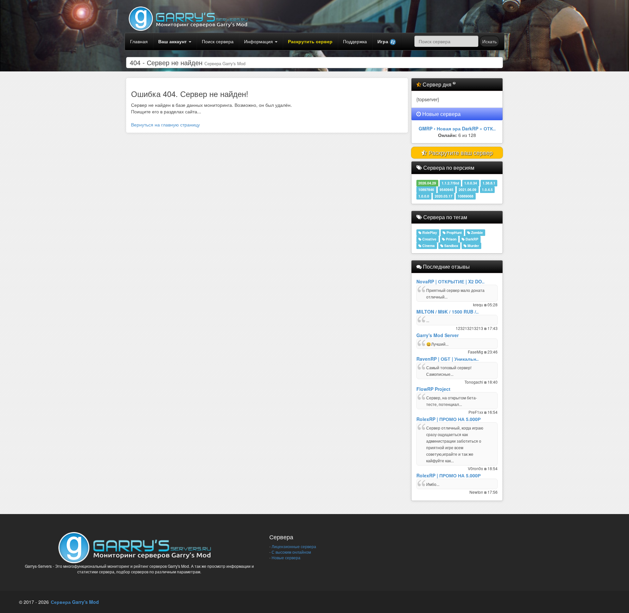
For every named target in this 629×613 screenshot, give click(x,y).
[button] (386, 41)
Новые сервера (285, 557)
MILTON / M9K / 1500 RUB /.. (447, 311)
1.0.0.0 (423, 196)
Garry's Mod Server (437, 335)
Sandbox (450, 245)
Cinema (428, 245)
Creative (428, 239)
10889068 (465, 196)
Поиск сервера (218, 41)
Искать (489, 41)
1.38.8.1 (489, 183)
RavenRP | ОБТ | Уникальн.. (447, 358)
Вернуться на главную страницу (165, 124)
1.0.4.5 (487, 189)
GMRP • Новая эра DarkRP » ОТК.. (457, 128)
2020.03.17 (443, 196)
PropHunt (454, 232)
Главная (139, 41)
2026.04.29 (427, 183)
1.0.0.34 (470, 183)
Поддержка (355, 41)
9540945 (446, 189)
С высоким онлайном (291, 552)
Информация (259, 41)
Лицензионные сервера (293, 546)
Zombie (476, 232)
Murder (473, 245)
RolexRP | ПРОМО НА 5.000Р (448, 419)
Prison (450, 239)
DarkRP (471, 239)
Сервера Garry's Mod (75, 602)
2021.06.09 (467, 189)
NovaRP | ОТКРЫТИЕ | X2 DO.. (450, 281)
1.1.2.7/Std (450, 183)
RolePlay (429, 232)
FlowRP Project (433, 389)
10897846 (426, 189)
